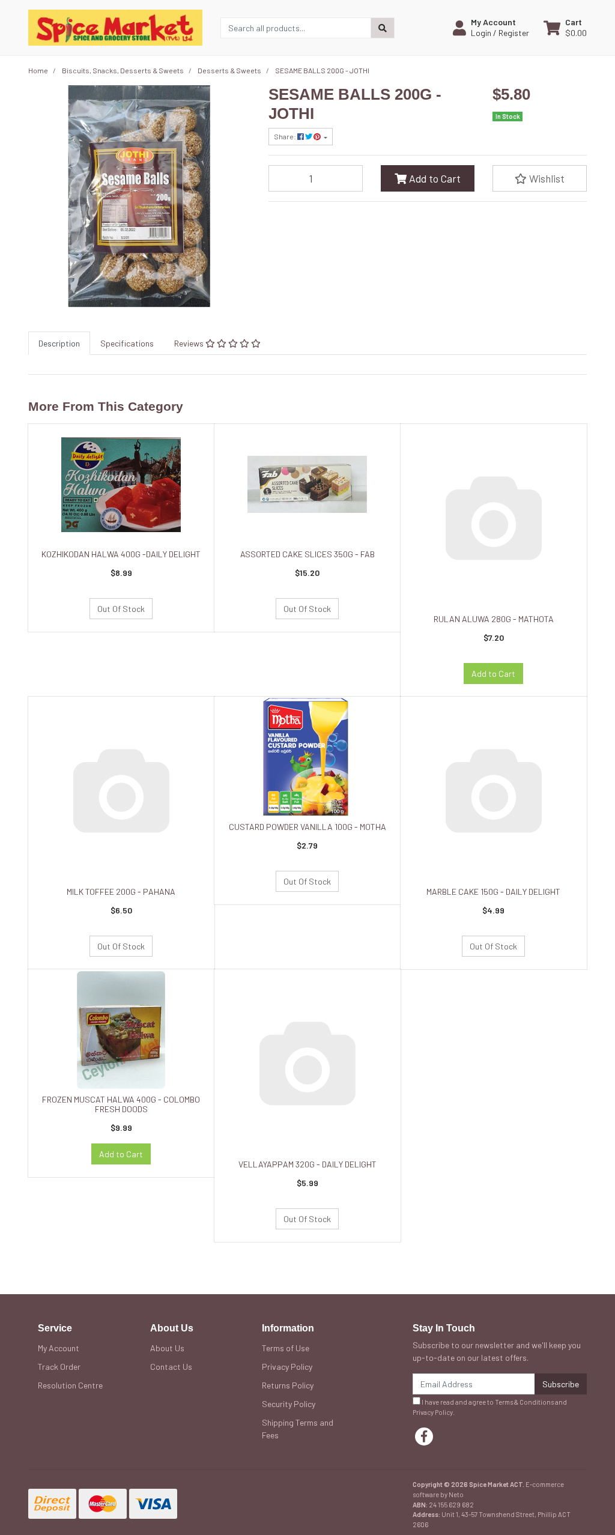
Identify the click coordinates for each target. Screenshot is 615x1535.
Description (59, 343)
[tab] (59, 343)
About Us (167, 1348)
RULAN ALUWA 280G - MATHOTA (494, 619)
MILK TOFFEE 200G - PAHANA (121, 891)
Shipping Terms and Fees (297, 1428)
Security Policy (288, 1404)
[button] (491, 27)
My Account (58, 1348)
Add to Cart (434, 178)
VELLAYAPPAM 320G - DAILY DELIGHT (307, 1164)
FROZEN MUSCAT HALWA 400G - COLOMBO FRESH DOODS (121, 1104)
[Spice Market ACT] (115, 27)
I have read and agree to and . (490, 1407)
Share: (285, 136)
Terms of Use (285, 1348)
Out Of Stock (121, 609)
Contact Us (171, 1366)
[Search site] (383, 27)
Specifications (127, 343)
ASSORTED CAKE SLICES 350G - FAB (307, 554)
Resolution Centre (70, 1385)
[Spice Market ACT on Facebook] (424, 1437)
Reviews (189, 343)
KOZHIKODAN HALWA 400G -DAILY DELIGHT (121, 554)
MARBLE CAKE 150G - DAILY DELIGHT (493, 891)
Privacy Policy (287, 1366)
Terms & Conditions (524, 1402)
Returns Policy (288, 1385)
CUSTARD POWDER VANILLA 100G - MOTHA (307, 827)
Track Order (59, 1366)
